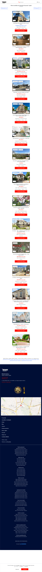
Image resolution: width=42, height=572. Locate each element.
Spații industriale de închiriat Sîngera (21, 518)
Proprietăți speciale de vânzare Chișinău (21, 526)
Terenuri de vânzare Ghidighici (21, 472)
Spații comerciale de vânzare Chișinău (21, 479)
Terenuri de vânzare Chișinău (21, 471)
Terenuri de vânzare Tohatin (21, 469)
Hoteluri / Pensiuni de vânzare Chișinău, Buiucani (21, 530)
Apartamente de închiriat (21, 489)
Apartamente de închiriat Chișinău (21, 491)
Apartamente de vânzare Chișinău (21, 448)
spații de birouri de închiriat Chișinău (19, 359)
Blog (3, 424)
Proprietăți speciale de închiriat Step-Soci (21, 536)
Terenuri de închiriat (21, 507)
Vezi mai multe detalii (21, 30)
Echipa (3, 422)
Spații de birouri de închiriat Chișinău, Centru (21, 515)
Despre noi (4, 434)
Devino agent (4, 430)
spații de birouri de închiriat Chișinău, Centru (32, 359)
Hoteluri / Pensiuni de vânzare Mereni (21, 532)
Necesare (16, 566)
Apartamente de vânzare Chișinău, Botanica (21, 451)
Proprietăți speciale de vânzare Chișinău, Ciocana (21, 527)
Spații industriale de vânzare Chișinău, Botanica (21, 484)
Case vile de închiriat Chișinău (21, 501)
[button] (40, 8)
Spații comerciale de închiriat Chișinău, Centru (21, 520)
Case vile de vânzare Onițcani (21, 465)
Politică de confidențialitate (6, 442)
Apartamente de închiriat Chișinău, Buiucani (21, 497)
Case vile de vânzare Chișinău (21, 458)
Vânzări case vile (21, 457)
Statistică (21, 566)
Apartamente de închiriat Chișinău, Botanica (21, 493)
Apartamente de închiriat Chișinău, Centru (21, 492)
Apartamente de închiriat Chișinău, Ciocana (21, 496)
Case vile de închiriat (21, 500)
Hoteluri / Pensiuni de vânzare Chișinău (21, 528)
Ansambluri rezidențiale (6, 420)
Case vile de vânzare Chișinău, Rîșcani (21, 462)
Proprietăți (4, 418)
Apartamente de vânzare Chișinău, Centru (21, 452)
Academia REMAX (5, 436)
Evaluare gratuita (5, 428)
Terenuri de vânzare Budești (21, 475)
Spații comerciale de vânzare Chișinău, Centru (21, 483)
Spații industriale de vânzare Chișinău (21, 480)
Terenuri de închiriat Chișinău (21, 509)
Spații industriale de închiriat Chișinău (21, 519)
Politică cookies (4, 439)
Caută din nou (4, 8)
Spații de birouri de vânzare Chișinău (21, 485)
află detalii (17, 565)
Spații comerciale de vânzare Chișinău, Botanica (21, 481)
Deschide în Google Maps (6, 382)
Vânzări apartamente (21, 447)
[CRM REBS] (23, 544)
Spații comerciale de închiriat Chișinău (21, 516)
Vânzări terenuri (21, 467)
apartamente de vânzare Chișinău (8, 359)
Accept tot (25, 569)
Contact (3, 426)
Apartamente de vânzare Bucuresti (21, 455)
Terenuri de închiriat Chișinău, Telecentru (21, 510)
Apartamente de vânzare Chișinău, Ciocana (21, 453)
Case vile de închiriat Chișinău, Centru (21, 502)
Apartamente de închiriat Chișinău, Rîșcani (21, 495)
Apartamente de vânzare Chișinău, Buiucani (21, 449)
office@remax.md (4, 378)
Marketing (26, 566)
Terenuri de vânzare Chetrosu (21, 470)
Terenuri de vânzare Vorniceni (21, 474)
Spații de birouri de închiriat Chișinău (21, 514)
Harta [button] (28, 20)
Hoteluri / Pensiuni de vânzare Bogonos (21, 531)
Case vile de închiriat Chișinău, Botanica (21, 504)
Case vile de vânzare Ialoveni (21, 460)
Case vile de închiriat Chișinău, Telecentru (21, 505)
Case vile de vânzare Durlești (21, 461)
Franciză (3, 432)
